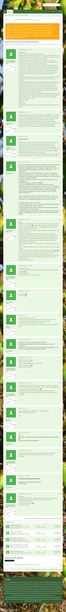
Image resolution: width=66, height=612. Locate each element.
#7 (60, 291)
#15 (60, 475)
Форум (10, 11)
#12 (60, 408)
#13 (60, 432)
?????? (15, 70)
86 (15, 426)
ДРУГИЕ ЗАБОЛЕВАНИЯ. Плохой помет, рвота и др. (25, 44)
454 (15, 129)
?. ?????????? (14, 334)
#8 (60, 315)
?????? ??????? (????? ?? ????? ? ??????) (19, 545)
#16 (60, 493)
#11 (60, 382)
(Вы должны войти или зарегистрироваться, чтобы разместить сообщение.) (43, 518)
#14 (60, 450)
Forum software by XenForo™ (16, 606)
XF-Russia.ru (11, 609)
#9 (60, 339)
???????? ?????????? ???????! (16, 551)
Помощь (44, 569)
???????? (15, 427)
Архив (29, 553)
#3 (60, 136)
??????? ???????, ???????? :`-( (16, 538)
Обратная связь (36, 569)
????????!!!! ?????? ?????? (15, 525)
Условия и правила (53, 569)
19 (15, 68)
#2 (60, 112)
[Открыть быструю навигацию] (59, 19)
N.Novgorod (13, 156)
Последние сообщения (22, 15)
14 (15, 155)
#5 (60, 219)
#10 (60, 357)
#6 (60, 265)
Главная (28, 569)
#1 (60, 49)
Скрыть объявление (60, 24)
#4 (60, 162)
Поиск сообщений (9, 15)
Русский (7, 569)
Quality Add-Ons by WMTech (19, 607)
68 (15, 333)
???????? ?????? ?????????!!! (16, 532)
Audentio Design (17, 610)
